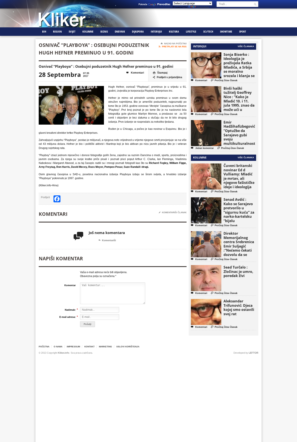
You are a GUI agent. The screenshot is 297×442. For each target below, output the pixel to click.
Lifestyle (191, 31)
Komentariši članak (173, 212)
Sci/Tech (208, 31)
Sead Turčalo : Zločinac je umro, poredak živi (238, 271)
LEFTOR (253, 352)
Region (57, 31)
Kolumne (87, 31)
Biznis (104, 31)
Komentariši (107, 240)
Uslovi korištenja (127, 346)
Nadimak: (70, 309)
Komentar (70, 285)
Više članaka (246, 46)
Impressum (73, 346)
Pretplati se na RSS (173, 46)
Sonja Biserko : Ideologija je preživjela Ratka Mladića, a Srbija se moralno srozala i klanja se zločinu (239, 67)
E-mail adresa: (67, 316)
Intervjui (156, 31)
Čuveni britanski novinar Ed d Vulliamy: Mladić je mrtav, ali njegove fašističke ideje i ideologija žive (239, 178)
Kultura (174, 31)
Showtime (226, 31)
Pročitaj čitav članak (224, 80)
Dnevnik (120, 31)
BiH (44, 31)
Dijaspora (138, 31)
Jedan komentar (202, 148)
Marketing (105, 346)
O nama (58, 346)
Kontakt (89, 346)
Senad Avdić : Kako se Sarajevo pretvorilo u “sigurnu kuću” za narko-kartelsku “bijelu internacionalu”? (239, 212)
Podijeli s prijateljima (167, 77)
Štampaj (160, 72)
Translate (203, 7)
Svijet (72, 31)
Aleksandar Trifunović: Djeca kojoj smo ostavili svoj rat (239, 307)
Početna (44, 346)
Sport (242, 31)
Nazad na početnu (174, 43)
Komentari (135, 72)
